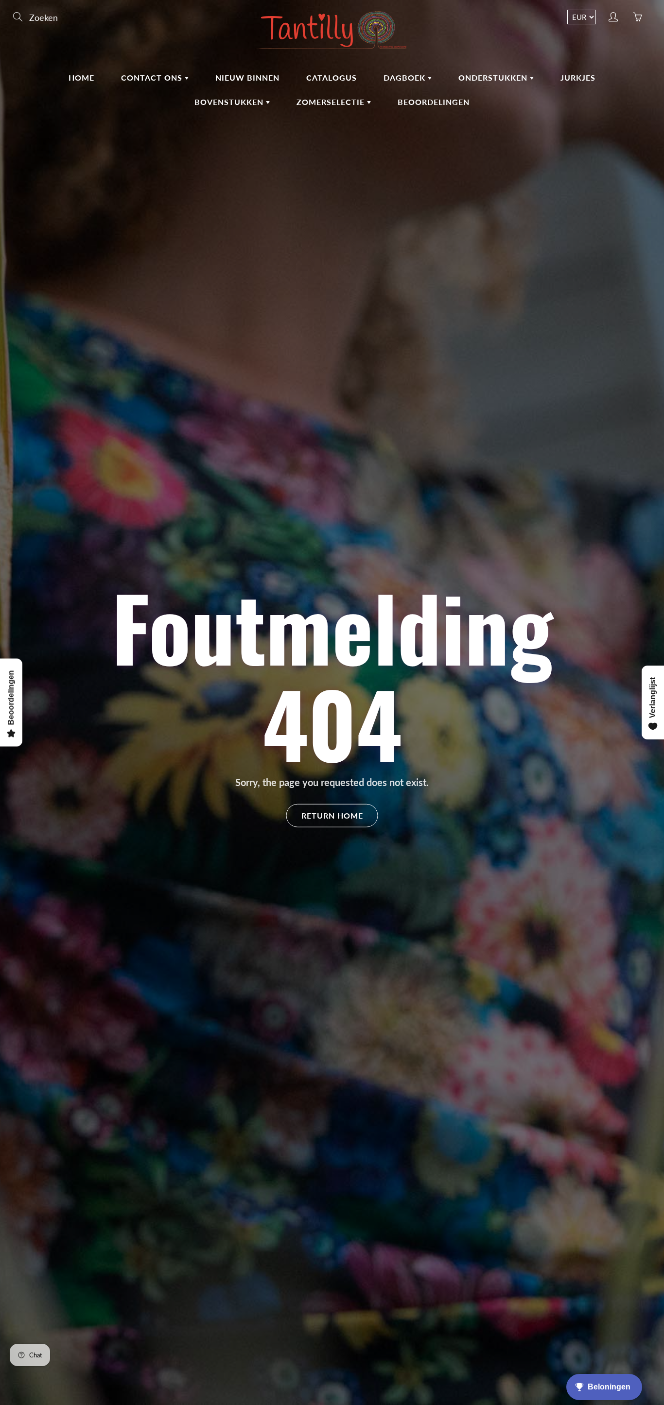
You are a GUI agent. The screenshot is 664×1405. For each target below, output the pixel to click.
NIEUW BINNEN (247, 77)
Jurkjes (577, 77)
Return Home (332, 815)
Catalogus (331, 77)
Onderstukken (494, 77)
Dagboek (406, 77)
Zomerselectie (332, 101)
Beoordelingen (434, 101)
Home (81, 77)
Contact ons (153, 77)
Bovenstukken (230, 101)
